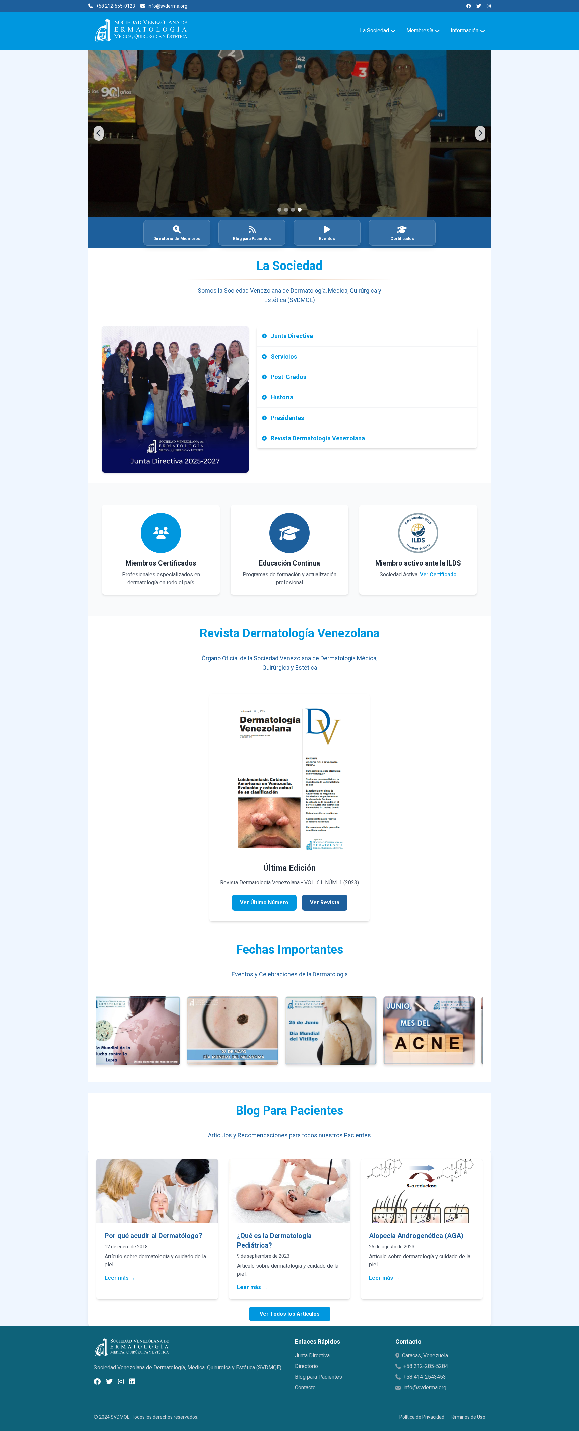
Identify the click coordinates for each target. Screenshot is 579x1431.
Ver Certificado (438, 574)
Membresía (419, 30)
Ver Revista (324, 902)
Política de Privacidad (421, 1417)
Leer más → (120, 1278)
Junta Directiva (312, 1355)
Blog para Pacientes (318, 1377)
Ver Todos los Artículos (290, 1314)
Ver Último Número (264, 902)
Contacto (305, 1387)
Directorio (306, 1366)
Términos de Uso (467, 1417)
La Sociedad (374, 30)
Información (464, 30)
